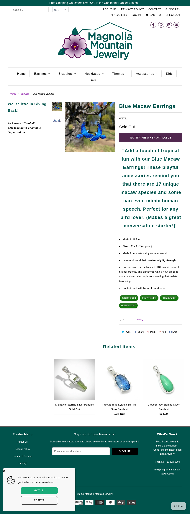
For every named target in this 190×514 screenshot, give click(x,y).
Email (175, 332)
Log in (136, 15)
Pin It (152, 332)
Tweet (128, 332)
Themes (118, 73)
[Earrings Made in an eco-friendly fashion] (149, 300)
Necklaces (92, 73)
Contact (154, 9)
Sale (93, 80)
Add (164, 332)
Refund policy (22, 449)
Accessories (145, 73)
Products (24, 94)
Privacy (23, 463)
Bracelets (66, 73)
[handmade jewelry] (169, 300)
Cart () (155, 15)
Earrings (40, 73)
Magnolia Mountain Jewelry (99, 494)
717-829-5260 (118, 15)
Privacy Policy (132, 9)
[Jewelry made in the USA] (128, 307)
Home (21, 73)
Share (141, 332)
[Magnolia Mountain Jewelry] (95, 42)
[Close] (38, 471)
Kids (169, 73)
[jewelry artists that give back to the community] (129, 300)
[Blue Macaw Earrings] (90, 127)
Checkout (173, 15)
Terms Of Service (22, 456)
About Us (110, 9)
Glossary (173, 9)
